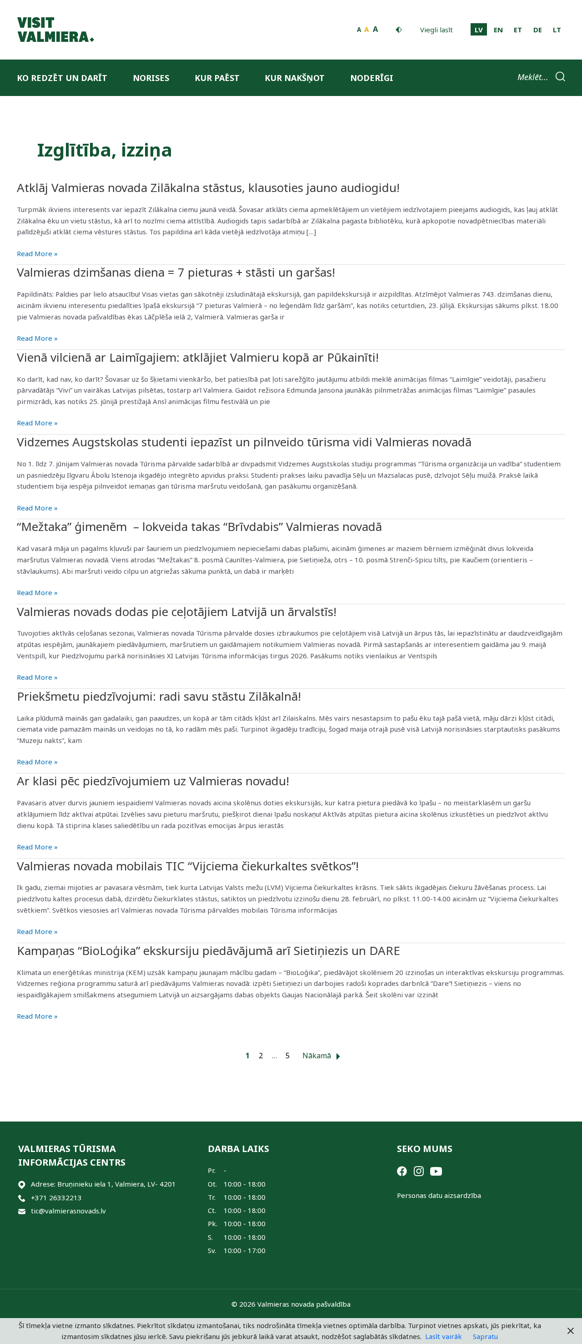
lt (557, 29)
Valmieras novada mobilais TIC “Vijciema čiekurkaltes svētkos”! (188, 866)
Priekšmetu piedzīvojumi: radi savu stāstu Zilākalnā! (159, 696)
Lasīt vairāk (443, 1336)
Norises (151, 77)
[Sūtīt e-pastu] (21, 1211)
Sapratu (485, 1336)
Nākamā (317, 1056)
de (537, 29)
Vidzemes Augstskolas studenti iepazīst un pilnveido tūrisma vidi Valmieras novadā (244, 442)
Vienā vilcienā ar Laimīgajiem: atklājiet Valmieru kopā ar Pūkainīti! (198, 357)
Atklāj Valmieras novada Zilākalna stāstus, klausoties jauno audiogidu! (208, 187)
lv (479, 29)
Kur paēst (217, 77)
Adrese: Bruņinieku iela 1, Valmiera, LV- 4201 (103, 1183)
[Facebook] (402, 1170)
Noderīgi (371, 77)
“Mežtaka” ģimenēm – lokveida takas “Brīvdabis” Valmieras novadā (199, 526)
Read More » (37, 253)
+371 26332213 (56, 1197)
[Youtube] (436, 1170)
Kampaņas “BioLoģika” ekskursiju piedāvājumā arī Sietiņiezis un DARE (208, 950)
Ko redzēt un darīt (62, 77)
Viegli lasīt (436, 29)
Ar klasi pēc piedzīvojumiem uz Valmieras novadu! (154, 781)
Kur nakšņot (295, 77)
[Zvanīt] (21, 1197)
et (518, 29)
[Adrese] (21, 1184)
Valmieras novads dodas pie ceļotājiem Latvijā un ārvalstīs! (176, 611)
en (498, 29)
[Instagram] (419, 1170)
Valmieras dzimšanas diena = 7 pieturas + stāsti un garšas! (176, 272)
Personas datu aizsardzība (439, 1195)
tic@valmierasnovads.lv (68, 1210)
